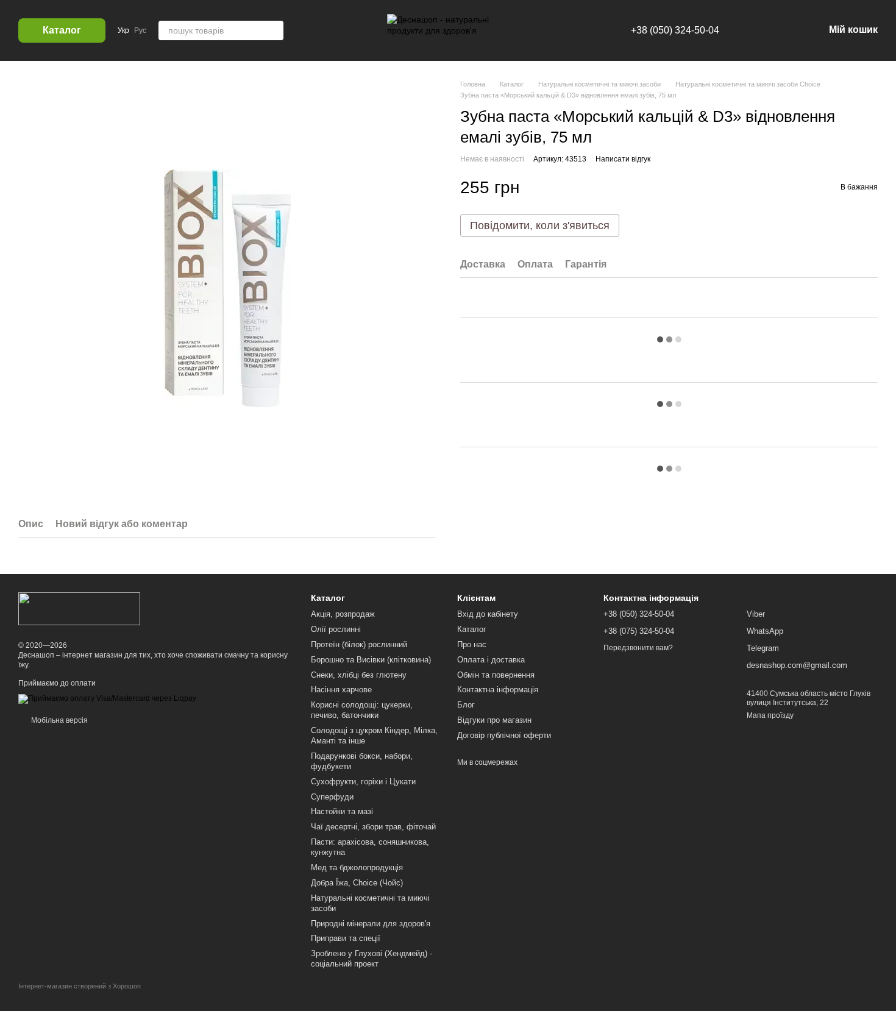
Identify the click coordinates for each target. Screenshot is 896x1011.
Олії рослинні (336, 629)
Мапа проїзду (770, 715)
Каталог (471, 629)
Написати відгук (623, 159)
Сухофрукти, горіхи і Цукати (363, 781)
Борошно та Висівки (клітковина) (371, 659)
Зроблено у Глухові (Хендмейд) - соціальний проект (371, 958)
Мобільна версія (58, 720)
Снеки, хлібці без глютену (359, 674)
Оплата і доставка (491, 659)
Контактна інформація (497, 689)
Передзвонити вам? (638, 648)
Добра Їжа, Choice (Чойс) (357, 882)
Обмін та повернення (496, 674)
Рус (140, 30)
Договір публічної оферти (504, 735)
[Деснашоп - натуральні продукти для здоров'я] (79, 608)
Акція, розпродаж (343, 614)
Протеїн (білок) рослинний (359, 644)
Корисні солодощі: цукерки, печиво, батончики (362, 710)
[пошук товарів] (273, 30)
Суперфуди (332, 796)
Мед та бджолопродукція (357, 867)
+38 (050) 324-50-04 (675, 30)
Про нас (471, 644)
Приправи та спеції (345, 938)
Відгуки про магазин (494, 720)
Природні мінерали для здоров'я (370, 923)
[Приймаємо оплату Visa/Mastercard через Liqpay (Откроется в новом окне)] (107, 699)
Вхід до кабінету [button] (487, 614)
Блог (466, 704)
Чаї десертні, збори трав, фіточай (373, 826)
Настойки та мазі (342, 811)
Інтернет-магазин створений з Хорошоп (79, 986)
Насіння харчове (341, 689)
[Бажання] (751, 30)
